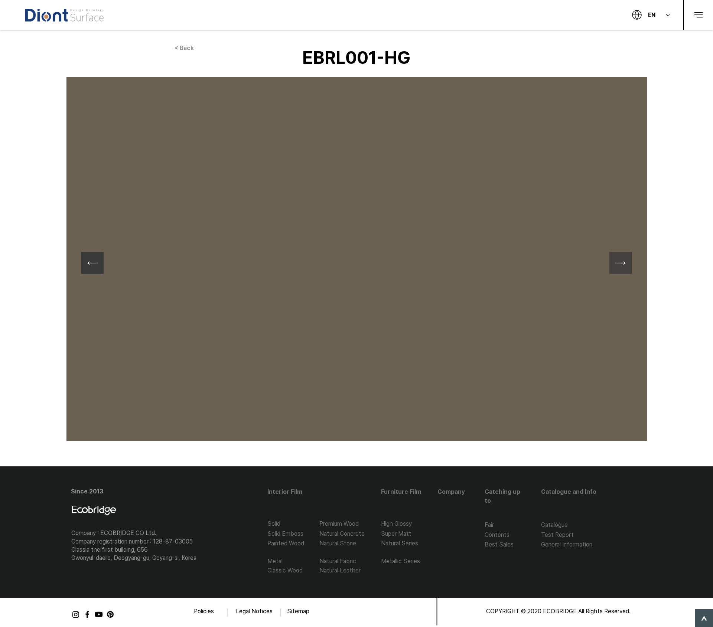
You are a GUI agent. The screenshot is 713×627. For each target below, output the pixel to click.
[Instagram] (75, 614)
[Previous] (92, 263)
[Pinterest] (110, 614)
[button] (698, 15)
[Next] (620, 263)
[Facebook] (87, 614)
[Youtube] (98, 614)
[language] (636, 14)
